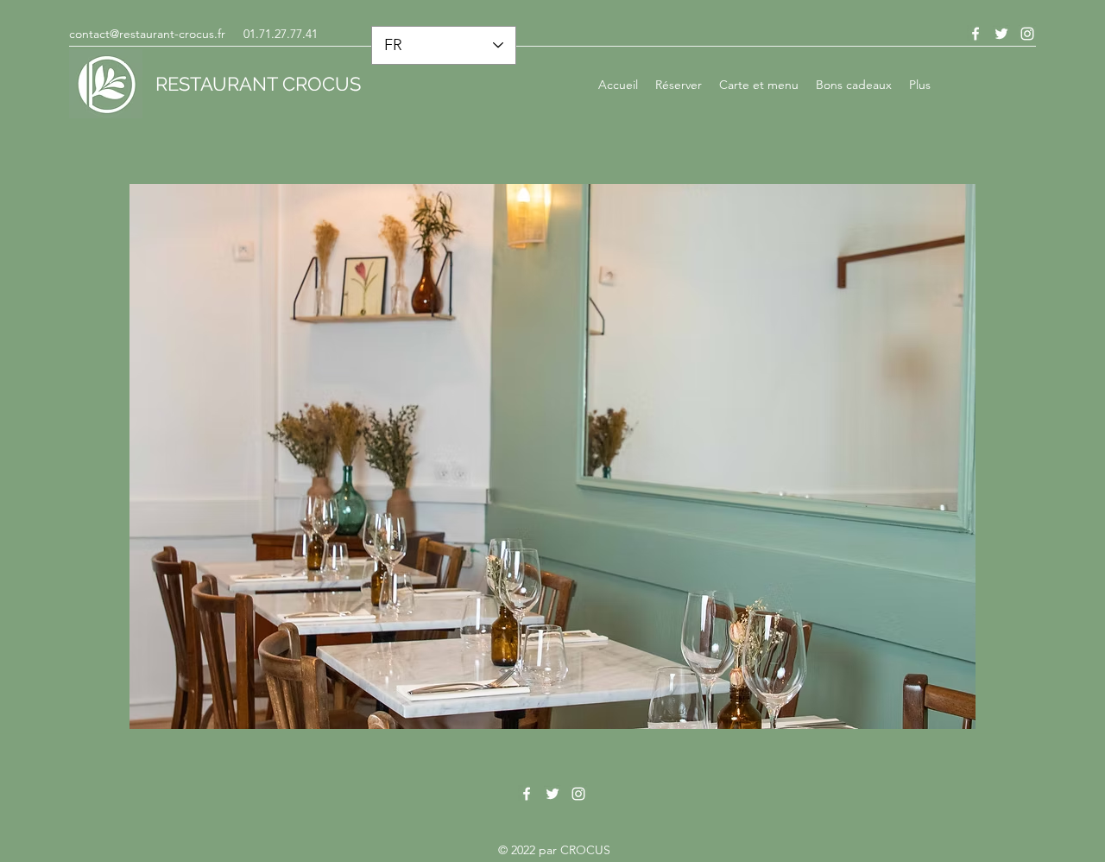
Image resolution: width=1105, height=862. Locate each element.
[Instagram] (578, 793)
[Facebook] (526, 793)
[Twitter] (552, 793)
